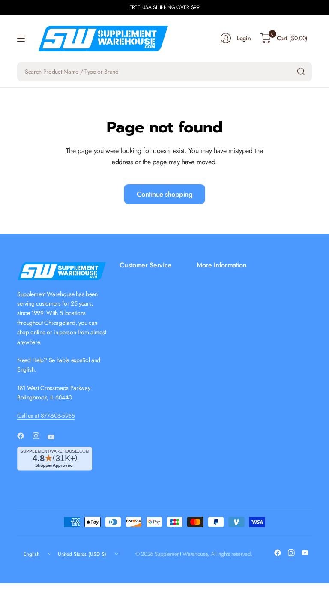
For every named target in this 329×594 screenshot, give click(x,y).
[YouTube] (54, 437)
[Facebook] (24, 436)
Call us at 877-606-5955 (46, 415)
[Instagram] (39, 436)
